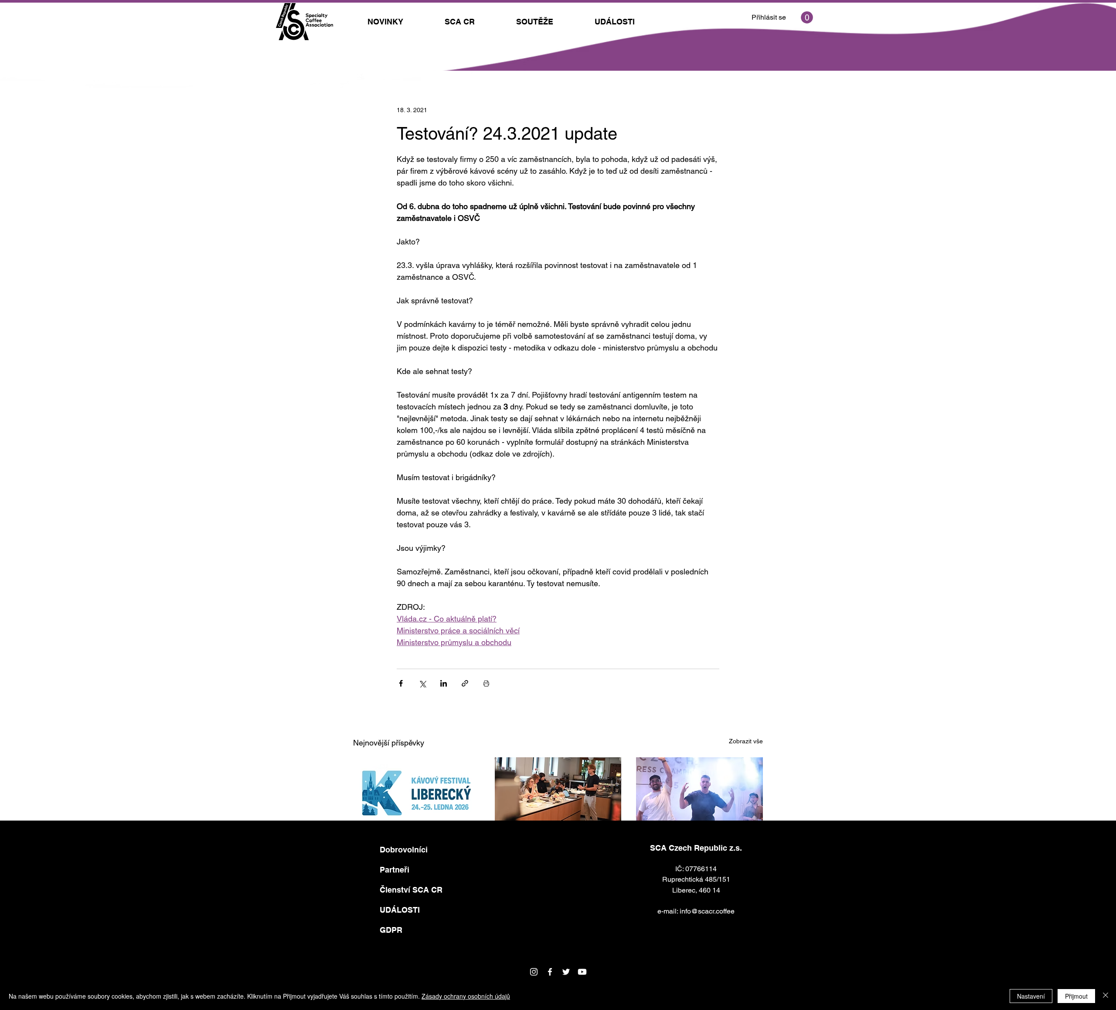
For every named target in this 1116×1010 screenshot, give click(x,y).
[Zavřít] (1105, 996)
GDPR (391, 929)
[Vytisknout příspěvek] (486, 683)
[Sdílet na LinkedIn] (443, 683)
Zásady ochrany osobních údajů (466, 996)
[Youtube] (582, 972)
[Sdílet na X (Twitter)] (422, 683)
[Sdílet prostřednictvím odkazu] (465, 683)
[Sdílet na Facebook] (401, 683)
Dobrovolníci (404, 849)
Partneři (394, 869)
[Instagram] (534, 972)
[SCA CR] (550, 972)
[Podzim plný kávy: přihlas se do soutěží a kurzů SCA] (558, 793)
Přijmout (1076, 996)
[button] (807, 17)
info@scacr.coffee (707, 911)
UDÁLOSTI (400, 909)
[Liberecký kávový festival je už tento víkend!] (416, 792)
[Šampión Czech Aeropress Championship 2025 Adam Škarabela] (699, 792)
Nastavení (1031, 996)
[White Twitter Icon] (566, 972)
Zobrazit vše (746, 741)
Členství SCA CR (411, 889)
